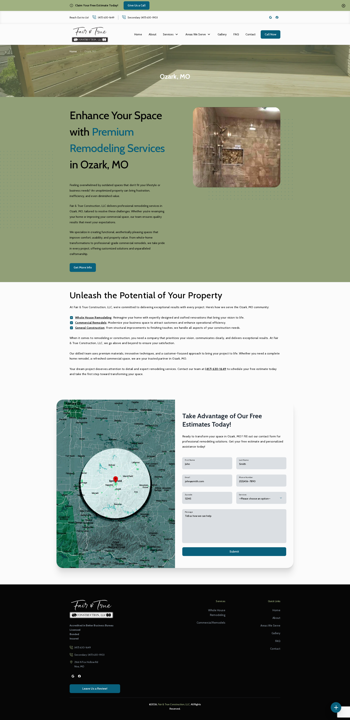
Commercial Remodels (90, 322)
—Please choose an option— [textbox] (254, 498)
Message (189, 512)
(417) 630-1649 (106, 17)
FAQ (236, 34)
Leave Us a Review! (94, 688)
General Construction (90, 327)
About (152, 34)
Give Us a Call (136, 5)
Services (168, 34)
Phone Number (246, 477)
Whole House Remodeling (93, 317)
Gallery (222, 34)
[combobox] (261, 498)
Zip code (188, 494)
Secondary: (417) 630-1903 (143, 17)
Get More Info (83, 267)
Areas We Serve (195, 34)
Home (138, 34)
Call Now (270, 34)
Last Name (243, 460)
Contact (251, 34)
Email (187, 477)
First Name (190, 460)
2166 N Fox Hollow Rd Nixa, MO (86, 664)
